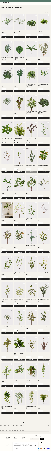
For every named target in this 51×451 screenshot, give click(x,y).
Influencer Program (16, 439)
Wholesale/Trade (8, 444)
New (22, 438)
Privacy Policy (17, 446)
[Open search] (44, 3)
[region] (25, 1)
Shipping (7, 443)
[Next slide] (12, 22)
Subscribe (42, 438)
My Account (7, 438)
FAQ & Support (8, 437)
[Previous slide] (2, 22)
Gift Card (7, 445)
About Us (15, 437)
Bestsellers (23, 437)
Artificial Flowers (24, 439)
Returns (7, 439)
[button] (46, 12)
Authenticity (15, 438)
